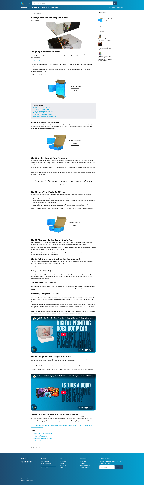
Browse (75, 90)
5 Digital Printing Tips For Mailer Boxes (42, 438)
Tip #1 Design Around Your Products (41, 107)
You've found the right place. (37, 60)
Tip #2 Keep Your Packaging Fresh (41, 109)
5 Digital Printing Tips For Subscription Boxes (43, 440)
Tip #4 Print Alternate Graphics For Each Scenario (45, 112)
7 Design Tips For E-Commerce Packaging (43, 433)
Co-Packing (45, 7)
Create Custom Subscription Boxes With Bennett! (44, 116)
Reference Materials (85, 465)
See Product (103, 27)
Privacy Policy (83, 461)
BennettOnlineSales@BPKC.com (48, 466)
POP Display (25, 7)
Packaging (35, 7)
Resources (55, 7)
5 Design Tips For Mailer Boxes (40, 436)
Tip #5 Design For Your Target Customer (42, 114)
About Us (112, 7)
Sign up (118, 467)
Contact (120, 7)
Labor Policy (83, 463)
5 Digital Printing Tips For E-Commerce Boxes (44, 435)
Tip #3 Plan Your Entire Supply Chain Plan (43, 111)
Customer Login (24, 478)
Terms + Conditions (84, 467)
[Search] (115, 3)
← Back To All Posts (36, 13)
